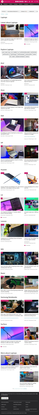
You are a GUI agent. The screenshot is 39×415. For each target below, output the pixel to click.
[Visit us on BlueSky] (25, 1)
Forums (27, 406)
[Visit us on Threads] (24, 1)
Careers (27, 404)
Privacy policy (28, 402)
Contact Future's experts (17, 402)
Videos (10, 4)
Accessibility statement (17, 404)
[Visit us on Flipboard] (22, 1)
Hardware (26, 4)
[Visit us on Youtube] (19, 1)
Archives (25, 388)
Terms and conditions (5, 402)
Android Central (16, 409)
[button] (36, 1)
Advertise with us (4, 409)
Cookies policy (3, 404)
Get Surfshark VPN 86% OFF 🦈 (13, 11)
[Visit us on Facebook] (16, 1)
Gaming (15, 4)
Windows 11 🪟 (24, 11)
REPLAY (20, 4)
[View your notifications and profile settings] (32, 2)
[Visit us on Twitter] (17, 1)
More (31, 4)
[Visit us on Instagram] (20, 1)
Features (5, 4)
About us (14, 406)
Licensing (2, 406)
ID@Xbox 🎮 (31, 11)
